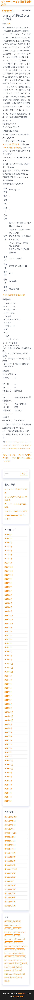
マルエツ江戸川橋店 (10, 144)
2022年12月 (9, 712)
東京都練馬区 (10, 889)
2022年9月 (8, 724)
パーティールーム (20, 956)
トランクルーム (9, 953)
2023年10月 (9, 671)
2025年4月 (8, 599)
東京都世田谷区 (11, 817)
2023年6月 (8, 688)
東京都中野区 (10, 825)
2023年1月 (8, 708)
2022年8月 (8, 728)
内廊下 (27, 445)
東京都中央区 (10, 821)
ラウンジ (17, 963)
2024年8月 (8, 631)
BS (6, 442)
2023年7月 (8, 684)
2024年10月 (9, 623)
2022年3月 (8, 748)
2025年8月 (8, 583)
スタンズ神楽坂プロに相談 (13, 295)
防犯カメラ (22, 448)
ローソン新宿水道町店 (11, 147)
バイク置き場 (19, 953)
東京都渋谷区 (10, 877)
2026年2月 (8, 558)
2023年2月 (8, 704)
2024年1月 (8, 659)
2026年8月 (8, 534)
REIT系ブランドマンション (12, 925)
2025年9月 (8, 579)
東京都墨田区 (10, 845)
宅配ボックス (9, 974)
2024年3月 (8, 651)
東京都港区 (9, 881)
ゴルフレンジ (9, 946)
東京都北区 (9, 829)
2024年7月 (8, 635)
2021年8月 (8, 776)
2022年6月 (8, 736)
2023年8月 (8, 680)
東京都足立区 (10, 905)
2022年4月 (8, 744)
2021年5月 (8, 788)
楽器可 (7, 977)
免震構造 (24, 963)
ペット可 (21, 960)
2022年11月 (9, 716)
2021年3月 (8, 797)
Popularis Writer (18, 996)
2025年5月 (8, 595)
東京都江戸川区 (11, 869)
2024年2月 (8, 655)
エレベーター (21, 932)
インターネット (24, 442)
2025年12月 (9, 567)
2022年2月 (8, 752)
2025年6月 (8, 591)
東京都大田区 (10, 849)
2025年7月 (8, 587)
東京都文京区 (10, 853)
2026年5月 (8, 546)
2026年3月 (8, 554)
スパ (25, 946)
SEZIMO (8, 23)
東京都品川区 (10, 841)
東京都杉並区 (10, 861)
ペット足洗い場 (9, 963)
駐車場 (20, 977)
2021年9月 (8, 772)
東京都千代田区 (11, 833)
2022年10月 (9, 720)
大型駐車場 (18, 970)
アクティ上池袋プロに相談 (16, 511)
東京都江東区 (10, 873)
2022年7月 (8, 732)
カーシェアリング (10, 939)
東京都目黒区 (10, 885)
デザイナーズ (20, 445)
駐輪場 (28, 448)
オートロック (12, 445)
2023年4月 (8, 696)
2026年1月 (8, 562)
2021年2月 (8, 801)
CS (12, 442)
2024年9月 (8, 627)
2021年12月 (9, 760)
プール (16, 960)
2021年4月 (8, 793)
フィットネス (9, 960)
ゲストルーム (9, 942)
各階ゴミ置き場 (9, 970)
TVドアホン (16, 442)
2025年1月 (8, 611)
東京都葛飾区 (10, 897)
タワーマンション (10, 949)
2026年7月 (8, 538)
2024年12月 (9, 615)
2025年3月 (8, 603)
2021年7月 (8, 780)
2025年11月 (9, 571)
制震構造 (19, 967)
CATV (9, 442)
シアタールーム (18, 946)
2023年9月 (8, 676)
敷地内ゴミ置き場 (14, 448)
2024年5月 (8, 643)
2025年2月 (8, 607)
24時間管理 (8, 922)
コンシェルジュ (18, 942)
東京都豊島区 (10, 901)
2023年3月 (8, 700)
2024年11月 (9, 619)
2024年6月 (8, 639)
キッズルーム (20, 939)
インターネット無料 (10, 932)
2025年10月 (9, 575)
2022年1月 (8, 756)
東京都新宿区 (7, 11)
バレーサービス (9, 956)
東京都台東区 (10, 837)
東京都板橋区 (10, 865)
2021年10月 (9, 768)
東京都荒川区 (10, 893)
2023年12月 (9, 663)
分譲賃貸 (12, 967)
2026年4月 (8, 550)
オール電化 (17, 935)
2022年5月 (8, 740)
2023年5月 (8, 692)
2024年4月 (8, 647)
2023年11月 (9, 667)
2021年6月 (8, 784)
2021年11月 (9, 764)
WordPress (21, 993)
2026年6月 (8, 542)
